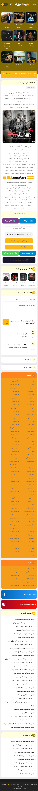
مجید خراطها (30, 508)
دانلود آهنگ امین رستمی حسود (25, 684)
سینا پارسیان (31, 465)
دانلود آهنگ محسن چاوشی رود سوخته (23, 655)
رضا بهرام (31, 445)
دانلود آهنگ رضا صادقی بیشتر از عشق (23, 745)
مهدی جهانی (30, 535)
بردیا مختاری (30, 418)
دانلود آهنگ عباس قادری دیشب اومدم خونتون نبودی (19, 724)
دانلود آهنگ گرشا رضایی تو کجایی (24, 666)
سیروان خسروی (13, 461)
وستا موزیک (31, 96)
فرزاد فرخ (31, 498)
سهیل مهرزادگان (30, 458)
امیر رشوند (15, 401)
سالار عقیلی (15, 451)
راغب (16, 441)
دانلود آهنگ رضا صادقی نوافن (25, 759)
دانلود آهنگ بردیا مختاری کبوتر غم (24, 677)
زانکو (33, 451)
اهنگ (22, 96)
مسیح (32, 528)
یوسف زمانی (31, 555)
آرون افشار (31, 385)
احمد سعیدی (30, 391)
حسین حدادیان (30, 572)
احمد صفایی (30, 395)
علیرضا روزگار (30, 491)
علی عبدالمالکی (30, 481)
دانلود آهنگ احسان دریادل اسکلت (24, 763)
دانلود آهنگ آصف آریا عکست (26, 720)
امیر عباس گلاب (30, 405)
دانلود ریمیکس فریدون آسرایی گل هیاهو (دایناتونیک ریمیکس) (19, 704)
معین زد (32, 532)
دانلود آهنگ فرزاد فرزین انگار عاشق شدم (22, 749)
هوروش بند (31, 552)
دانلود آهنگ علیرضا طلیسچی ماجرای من (22, 716)
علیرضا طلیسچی (13, 491)
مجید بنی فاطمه (30, 579)
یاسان (16, 552)
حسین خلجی (30, 569)
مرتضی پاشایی (14, 522)
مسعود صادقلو (14, 525)
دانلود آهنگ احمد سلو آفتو (26, 698)
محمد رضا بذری (13, 585)
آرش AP (32, 381)
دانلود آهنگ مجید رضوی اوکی (25, 770)
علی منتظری (31, 485)
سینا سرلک (31, 468)
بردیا (16, 415)
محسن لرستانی (30, 515)
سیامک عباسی (30, 461)
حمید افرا (31, 435)
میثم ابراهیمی (14, 538)
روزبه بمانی (15, 448)
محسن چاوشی (14, 511)
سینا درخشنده (14, 465)
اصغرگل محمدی (29, 398)
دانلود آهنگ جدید (26, 360)
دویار (32, 441)
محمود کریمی (30, 582)
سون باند (15, 458)
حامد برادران (30, 425)
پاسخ (33, 337)
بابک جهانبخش (30, 415)
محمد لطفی (31, 522)
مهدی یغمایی (14, 535)
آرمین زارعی (15, 381)
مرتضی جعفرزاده (29, 525)
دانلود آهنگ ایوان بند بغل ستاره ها (24, 634)
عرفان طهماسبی (30, 475)
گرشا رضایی (31, 505)
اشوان (16, 395)
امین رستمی (14, 408)
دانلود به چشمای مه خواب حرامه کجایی (22, 741)
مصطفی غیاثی (14, 528)
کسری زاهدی (14, 501)
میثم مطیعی (14, 582)
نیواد (16, 548)
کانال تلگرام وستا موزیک (29, 594)
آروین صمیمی (14, 385)
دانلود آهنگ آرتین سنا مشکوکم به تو (24, 673)
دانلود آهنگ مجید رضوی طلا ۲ (25, 774)
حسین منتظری (14, 431)
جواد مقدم (15, 572)
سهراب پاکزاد (14, 455)
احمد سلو (15, 391)
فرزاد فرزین (15, 498)
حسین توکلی (30, 431)
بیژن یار (32, 421)
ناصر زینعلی (31, 545)
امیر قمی (31, 408)
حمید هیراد (15, 438)
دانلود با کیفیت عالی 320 (18, 241)
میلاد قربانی (14, 541)
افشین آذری (14, 398)
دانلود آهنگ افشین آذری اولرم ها (25, 630)
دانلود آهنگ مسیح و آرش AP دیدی (24, 709)
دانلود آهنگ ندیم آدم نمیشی (26, 637)
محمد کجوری (14, 518)
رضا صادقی (31, 448)
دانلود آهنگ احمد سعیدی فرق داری (24, 752)
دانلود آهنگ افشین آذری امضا (25, 695)
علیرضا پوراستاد (14, 488)
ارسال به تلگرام (26, 253)
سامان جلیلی (30, 455)
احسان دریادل (14, 388)
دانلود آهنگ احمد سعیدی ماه (25, 691)
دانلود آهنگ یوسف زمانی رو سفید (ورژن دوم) (21, 641)
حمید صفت (14, 435)
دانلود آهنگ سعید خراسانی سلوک (24, 627)
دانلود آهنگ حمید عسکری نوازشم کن (23, 623)
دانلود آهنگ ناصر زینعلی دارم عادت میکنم (22, 648)
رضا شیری (15, 445)
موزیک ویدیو (28, 368)
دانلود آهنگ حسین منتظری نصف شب (23, 756)
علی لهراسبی (14, 481)
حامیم (32, 428)
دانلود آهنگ (26, 93)
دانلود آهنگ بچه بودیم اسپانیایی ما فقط (22, 727)
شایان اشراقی (30, 471)
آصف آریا (32, 388)
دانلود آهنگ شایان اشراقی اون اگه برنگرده (22, 670)
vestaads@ (8, 74)
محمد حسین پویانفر (28, 585)
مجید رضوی (14, 508)
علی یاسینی (31, 488)
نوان (33, 548)
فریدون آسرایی (30, 501)
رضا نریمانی (31, 575)
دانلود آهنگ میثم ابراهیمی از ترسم (24, 619)
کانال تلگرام (26, 221)
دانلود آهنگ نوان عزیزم (27, 713)
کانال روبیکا (8, 221)
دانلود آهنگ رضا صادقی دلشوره (25, 688)
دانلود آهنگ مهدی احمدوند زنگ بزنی (23, 766)
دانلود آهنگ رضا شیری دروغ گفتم (24, 652)
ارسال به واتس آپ (9, 253)
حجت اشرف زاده (13, 428)
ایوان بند (15, 411)
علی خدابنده (30, 478)
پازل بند (15, 421)
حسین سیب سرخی (13, 569)
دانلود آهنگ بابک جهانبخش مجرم (24, 663)
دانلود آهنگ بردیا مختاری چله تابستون (23, 680)
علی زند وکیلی (14, 478)
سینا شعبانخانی (14, 468)
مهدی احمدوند (14, 532)
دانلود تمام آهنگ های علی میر (19, 260)
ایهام (33, 411)
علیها (16, 495)
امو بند (32, 401)
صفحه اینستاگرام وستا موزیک (27, 604)
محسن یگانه (14, 515)
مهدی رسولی (14, 579)
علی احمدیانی (14, 475)
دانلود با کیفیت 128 (17, 247)
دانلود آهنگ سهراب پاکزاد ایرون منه (24, 645)
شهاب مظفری (14, 471)
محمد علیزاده (30, 518)
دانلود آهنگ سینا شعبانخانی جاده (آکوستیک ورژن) (19, 659)
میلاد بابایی (31, 541)
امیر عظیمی (15, 405)
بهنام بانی (15, 418)
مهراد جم (31, 538)
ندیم (16, 545)
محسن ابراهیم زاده (29, 511)
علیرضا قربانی (30, 495)
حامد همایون (14, 425)
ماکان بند (15, 505)
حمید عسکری (30, 438)
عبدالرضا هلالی (14, 575)
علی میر (16, 485)
